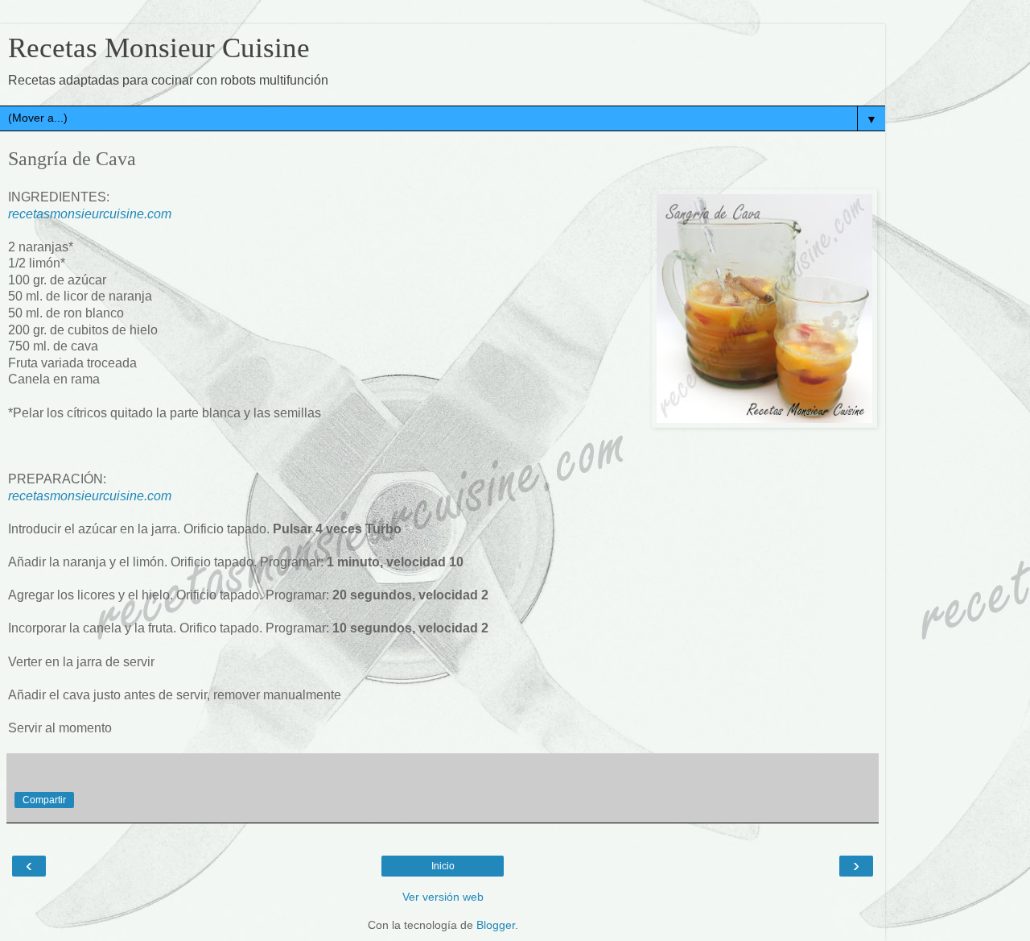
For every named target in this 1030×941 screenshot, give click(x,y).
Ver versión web (443, 896)
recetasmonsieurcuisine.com (89, 214)
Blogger (495, 924)
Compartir (44, 800)
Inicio (443, 866)
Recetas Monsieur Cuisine (159, 47)
